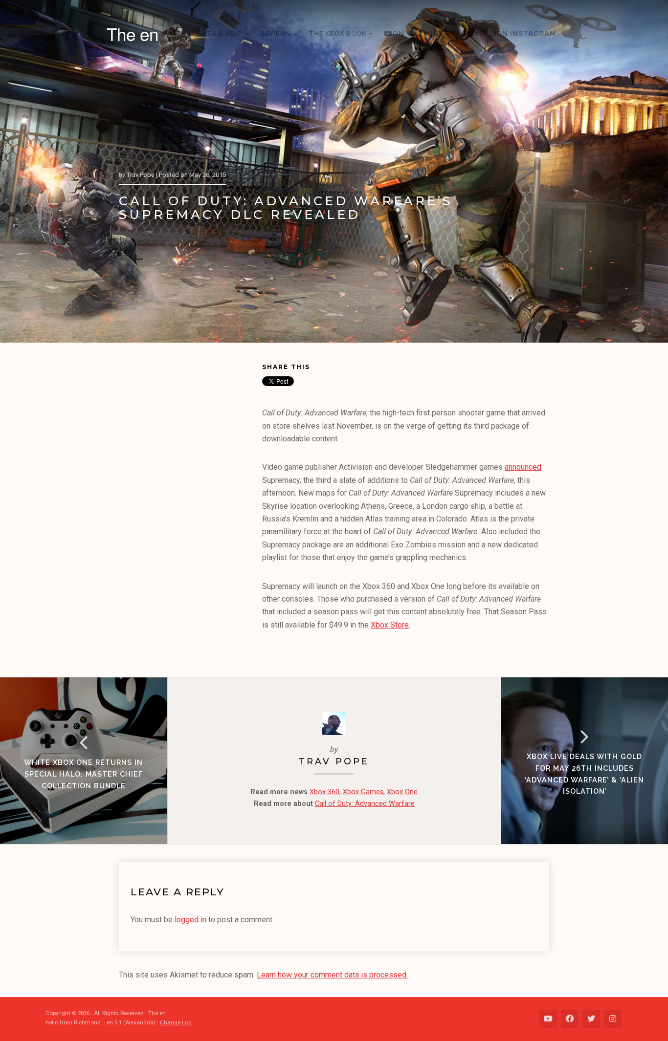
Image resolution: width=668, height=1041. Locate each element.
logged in (190, 919)
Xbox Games (363, 792)
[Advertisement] (190, 511)
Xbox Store (390, 624)
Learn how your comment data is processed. (332, 974)
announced (523, 467)
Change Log (176, 1022)
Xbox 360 (324, 792)
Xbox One (402, 792)
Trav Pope (334, 761)
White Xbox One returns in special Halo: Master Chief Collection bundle (83, 774)
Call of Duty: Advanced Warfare (365, 804)
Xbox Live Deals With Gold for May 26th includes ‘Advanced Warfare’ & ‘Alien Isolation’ (584, 773)
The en (132, 33)
